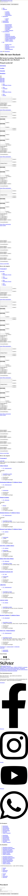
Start (3, 8)
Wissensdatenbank (9, 49)
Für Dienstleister (6, 31)
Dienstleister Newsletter (10, 36)
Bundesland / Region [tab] (7, 85)
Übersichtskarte (8, 15)
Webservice (7, 35)
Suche (1, 109)
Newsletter (7, 29)
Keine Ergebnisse (14, 4)
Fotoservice (7, 34)
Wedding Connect (9, 39)
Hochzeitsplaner (8, 24)
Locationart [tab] (5, 88)
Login (1, 51)
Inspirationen (5, 16)
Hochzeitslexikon (8, 26)
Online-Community (9, 30)
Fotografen (7, 12)
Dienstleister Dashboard (7, 847)
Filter (1, 78)
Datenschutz (5, 870)
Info (3, 42)
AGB (4, 869)
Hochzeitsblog (6, 21)
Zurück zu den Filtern (4, 263)
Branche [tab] (4, 95)
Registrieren (7, 51)
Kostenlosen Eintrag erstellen (9, 848)
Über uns (7, 45)
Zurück (4, 225)
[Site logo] (6, 0)
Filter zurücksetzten (7, 109)
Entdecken (5, 9)
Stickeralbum (8, 28)
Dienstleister (7, 14)
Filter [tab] (4, 84)
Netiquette (7, 48)
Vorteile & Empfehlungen (10, 37)
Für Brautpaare (6, 22)
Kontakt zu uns (8, 44)
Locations (7, 11)
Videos (6, 19)
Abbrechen (17, 646)
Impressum (5, 871)
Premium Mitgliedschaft (10, 38)
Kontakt (4, 868)
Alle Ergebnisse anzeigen (5, 4)
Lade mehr (2, 271)
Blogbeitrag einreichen (10, 46)
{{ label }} (2, 147)
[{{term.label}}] (2, 119)
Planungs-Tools (8, 25)
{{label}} (14, 99)
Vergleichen (7, 646)
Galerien (7, 18)
